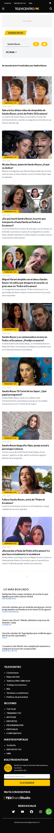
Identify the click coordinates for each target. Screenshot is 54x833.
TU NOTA (7, 3)
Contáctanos (13, 672)
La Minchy (7, 625)
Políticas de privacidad (17, 697)
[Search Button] (36, 44)
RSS (8, 689)
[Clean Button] (44, 44)
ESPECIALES (12, 729)
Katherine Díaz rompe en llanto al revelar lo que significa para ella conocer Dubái (25, 595)
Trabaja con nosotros (17, 685)
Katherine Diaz (9, 599)
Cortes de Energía (10, 612)
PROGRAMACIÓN (15, 725)
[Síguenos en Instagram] (40, 810)
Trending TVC (10, 103)
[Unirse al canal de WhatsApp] (48, 811)
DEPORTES (12, 721)
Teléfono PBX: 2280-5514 (18, 681)
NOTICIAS (11, 717)
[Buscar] (51, 9)
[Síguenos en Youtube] (22, 810)
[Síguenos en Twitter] (13, 810)
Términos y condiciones (17, 693)
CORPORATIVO (14, 733)
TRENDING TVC (14, 713)
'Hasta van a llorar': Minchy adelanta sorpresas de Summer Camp (25, 621)
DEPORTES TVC (20, 3)
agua (4, 638)
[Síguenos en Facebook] (31, 810)
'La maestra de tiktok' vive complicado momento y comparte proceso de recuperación (26, 647)
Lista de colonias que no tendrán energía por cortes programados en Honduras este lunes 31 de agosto (26, 608)
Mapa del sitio (13, 676)
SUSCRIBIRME (27, 782)
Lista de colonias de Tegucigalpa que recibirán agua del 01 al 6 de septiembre (26, 634)
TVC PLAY (11, 709)
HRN (30, 3)
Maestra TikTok (9, 651)
